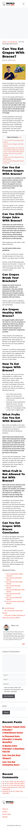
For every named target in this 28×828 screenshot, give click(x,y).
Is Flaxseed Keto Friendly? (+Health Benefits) (12, 739)
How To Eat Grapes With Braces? (13, 151)
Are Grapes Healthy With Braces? (13, 149)
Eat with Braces (12, 42)
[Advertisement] (14, 22)
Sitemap (4, 817)
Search (4, 706)
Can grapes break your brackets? (13, 148)
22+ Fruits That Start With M (16, 785)
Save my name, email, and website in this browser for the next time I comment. (13, 689)
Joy (3, 781)
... (23, 642)
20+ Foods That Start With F (16, 783)
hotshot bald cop (7, 787)
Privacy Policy (6, 814)
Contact (4, 811)
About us (5, 809)
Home (4, 42)
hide (20, 137)
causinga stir (6, 791)
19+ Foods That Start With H (16, 781)
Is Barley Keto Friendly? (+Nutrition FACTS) (13, 749)
